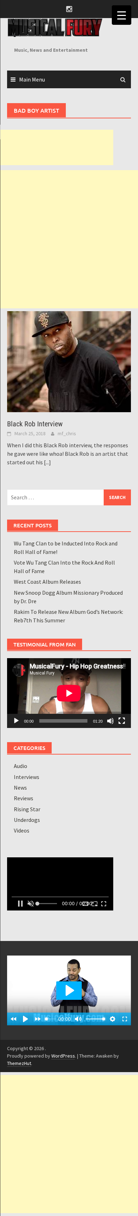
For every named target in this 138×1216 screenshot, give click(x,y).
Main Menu (32, 79)
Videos (21, 830)
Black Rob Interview (35, 424)
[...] (47, 462)
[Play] (16, 720)
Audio (20, 765)
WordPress (63, 1056)
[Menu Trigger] (121, 15)
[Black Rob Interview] (69, 360)
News (20, 787)
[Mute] (110, 720)
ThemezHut (19, 1063)
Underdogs (27, 819)
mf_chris (67, 433)
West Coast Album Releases (47, 581)
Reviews (23, 798)
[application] (69, 693)
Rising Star (27, 809)
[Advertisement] (56, 147)
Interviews (26, 776)
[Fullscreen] (121, 720)
